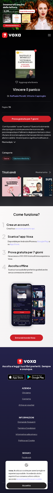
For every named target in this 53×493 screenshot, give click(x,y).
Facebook (26, 457)
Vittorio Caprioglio (36, 96)
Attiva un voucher (26, 405)
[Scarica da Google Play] (35, 377)
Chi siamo (26, 392)
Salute (6, 158)
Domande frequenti (26, 422)
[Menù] (49, 35)
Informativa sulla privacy (26, 434)
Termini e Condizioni (26, 428)
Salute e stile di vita (21, 158)
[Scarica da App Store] (16, 377)
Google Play (42, 241)
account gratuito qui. (25, 228)
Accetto (26, 485)
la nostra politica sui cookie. (29, 479)
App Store (14, 244)
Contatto (26, 399)
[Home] (7, 35)
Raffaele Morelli (18, 96)
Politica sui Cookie (26, 440)
